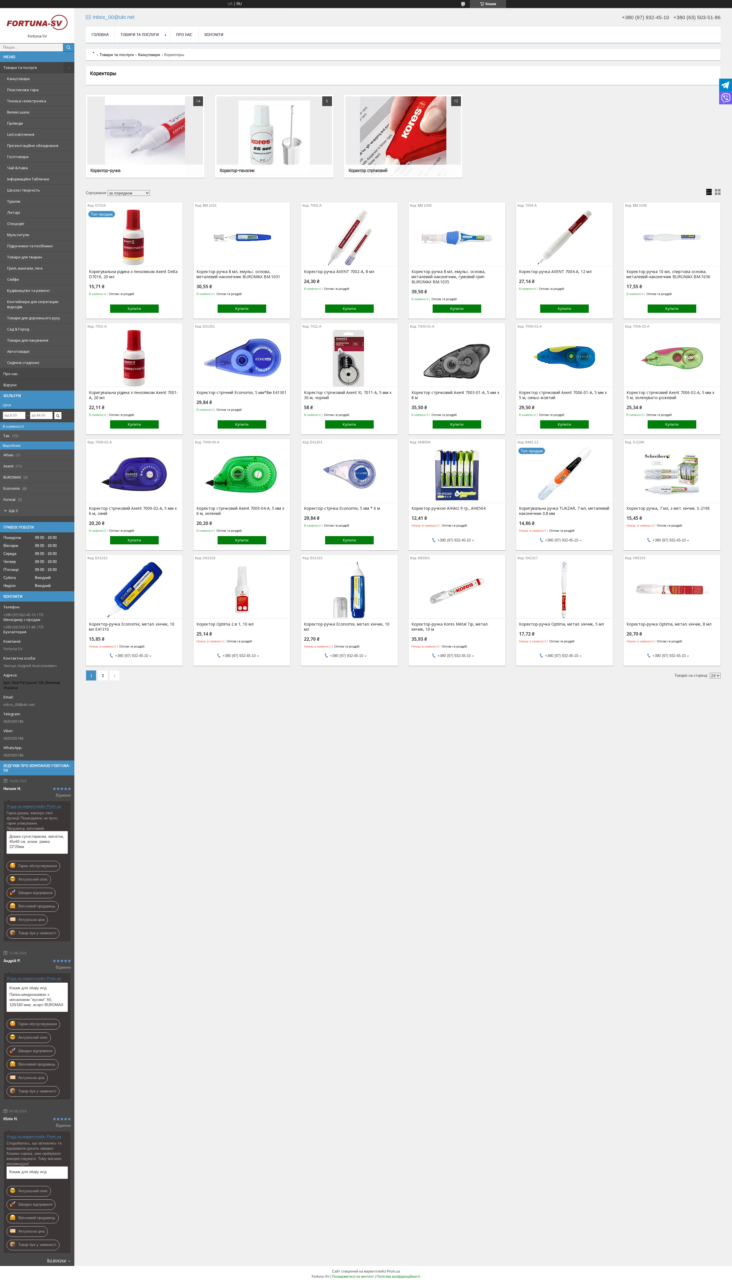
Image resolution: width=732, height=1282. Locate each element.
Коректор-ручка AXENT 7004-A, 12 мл (555, 271)
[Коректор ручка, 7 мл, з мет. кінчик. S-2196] (672, 474)
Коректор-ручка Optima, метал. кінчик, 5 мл (561, 624)
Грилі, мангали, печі (25, 268)
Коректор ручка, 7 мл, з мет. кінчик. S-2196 (668, 508)
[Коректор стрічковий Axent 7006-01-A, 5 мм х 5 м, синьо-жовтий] (564, 358)
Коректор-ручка (105, 170)
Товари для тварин (24, 257)
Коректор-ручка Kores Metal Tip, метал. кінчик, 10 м (449, 627)
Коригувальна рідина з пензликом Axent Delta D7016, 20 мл (133, 274)
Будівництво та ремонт (28, 290)
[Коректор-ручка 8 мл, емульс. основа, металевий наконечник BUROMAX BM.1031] (242, 237)
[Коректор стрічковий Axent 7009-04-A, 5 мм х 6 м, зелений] (242, 474)
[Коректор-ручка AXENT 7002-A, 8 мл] (349, 237)
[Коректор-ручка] (145, 136)
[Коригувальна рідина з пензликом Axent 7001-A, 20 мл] (134, 358)
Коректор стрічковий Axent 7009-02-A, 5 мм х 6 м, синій (133, 511)
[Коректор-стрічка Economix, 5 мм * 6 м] (349, 474)
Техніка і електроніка (26, 100)
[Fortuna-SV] (37, 23)
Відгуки (10, 384)
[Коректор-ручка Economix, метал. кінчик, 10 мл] (349, 589)
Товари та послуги (20, 67)
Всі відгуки (56, 1260)
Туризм (13, 201)
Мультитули (18, 234)
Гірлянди (15, 123)
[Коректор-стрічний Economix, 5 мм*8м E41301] (242, 358)
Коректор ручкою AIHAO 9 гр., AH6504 (448, 508)
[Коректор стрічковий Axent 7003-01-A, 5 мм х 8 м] (457, 358)
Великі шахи (18, 112)
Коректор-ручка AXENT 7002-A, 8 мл (339, 271)
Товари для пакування (27, 340)
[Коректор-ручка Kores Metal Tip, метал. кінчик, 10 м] (457, 589)
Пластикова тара (23, 89)
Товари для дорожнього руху (33, 317)
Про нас (10, 373)
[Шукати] (68, 47)
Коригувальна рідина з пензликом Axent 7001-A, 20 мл (133, 395)
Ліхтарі (13, 212)
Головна (100, 34)
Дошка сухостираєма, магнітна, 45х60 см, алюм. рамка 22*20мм (36, 841)
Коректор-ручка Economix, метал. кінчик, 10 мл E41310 (131, 627)
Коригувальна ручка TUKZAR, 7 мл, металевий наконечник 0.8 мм (564, 511)
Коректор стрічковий (368, 170)
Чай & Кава (17, 167)
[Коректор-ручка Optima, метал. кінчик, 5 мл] (564, 589)
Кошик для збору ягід (28, 988)
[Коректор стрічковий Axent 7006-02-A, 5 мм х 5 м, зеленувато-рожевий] (672, 358)
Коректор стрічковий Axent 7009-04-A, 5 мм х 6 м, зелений (240, 511)
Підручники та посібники (30, 245)
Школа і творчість (23, 190)
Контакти (213, 34)
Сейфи (13, 279)
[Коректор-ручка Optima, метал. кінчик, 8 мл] (672, 589)
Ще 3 (13, 510)
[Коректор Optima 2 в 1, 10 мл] (242, 589)
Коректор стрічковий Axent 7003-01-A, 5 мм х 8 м (455, 395)
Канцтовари (18, 78)
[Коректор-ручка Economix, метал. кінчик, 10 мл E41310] (134, 589)
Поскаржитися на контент (353, 1277)
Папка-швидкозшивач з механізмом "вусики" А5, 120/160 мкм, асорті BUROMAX (36, 999)
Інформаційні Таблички (28, 179)
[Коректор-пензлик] (274, 136)
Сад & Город (18, 329)
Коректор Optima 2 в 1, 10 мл (225, 624)
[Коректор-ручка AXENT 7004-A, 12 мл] (564, 237)
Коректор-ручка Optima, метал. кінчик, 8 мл (668, 624)
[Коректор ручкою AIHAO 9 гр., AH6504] (457, 474)
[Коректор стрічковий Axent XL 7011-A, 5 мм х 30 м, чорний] (349, 358)
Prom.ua (393, 1271)
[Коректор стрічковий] (403, 136)
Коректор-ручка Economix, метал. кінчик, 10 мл (346, 627)
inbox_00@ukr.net (19, 704)
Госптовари (18, 156)
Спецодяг (15, 223)
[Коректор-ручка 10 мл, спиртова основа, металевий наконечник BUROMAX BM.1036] (672, 237)
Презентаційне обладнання (32, 145)
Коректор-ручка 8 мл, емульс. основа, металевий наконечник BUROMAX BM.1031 (238, 274)
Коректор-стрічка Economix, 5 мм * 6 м (342, 508)
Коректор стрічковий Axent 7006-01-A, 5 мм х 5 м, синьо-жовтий (563, 395)
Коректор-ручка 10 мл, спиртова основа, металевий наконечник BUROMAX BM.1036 (668, 274)
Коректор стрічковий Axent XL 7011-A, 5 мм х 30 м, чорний (347, 395)
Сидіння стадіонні (23, 362)
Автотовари (18, 351)
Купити (134, 308)
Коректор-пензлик (237, 170)
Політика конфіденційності (398, 1277)
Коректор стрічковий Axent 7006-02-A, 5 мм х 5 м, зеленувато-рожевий (670, 395)
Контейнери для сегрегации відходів (32, 304)
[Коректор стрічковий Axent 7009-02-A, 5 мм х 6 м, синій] (134, 474)
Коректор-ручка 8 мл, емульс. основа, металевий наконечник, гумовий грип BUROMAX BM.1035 (448, 276)
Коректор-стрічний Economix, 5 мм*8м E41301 (241, 392)
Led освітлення (20, 134)
